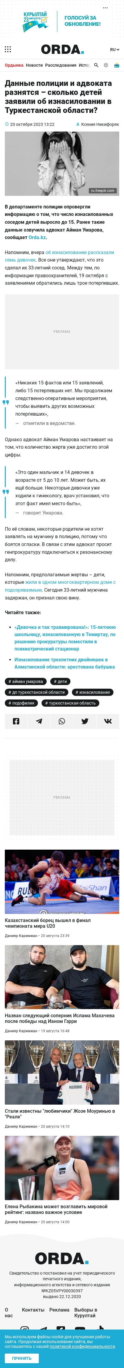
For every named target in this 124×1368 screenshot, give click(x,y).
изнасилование (94, 692)
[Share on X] (85, 721)
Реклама (59, 1310)
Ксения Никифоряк (100, 124)
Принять (22, 1358)
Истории (87, 65)
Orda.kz (37, 237)
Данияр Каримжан (21, 936)
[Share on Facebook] (16, 721)
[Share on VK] (108, 721)
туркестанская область (72, 703)
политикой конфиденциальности (82, 1346)
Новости (34, 65)
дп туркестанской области (38, 692)
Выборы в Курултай (85, 1312)
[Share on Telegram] (39, 721)
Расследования (60, 65)
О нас (9, 1312)
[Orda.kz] (61, 1267)
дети (62, 681)
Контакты (33, 1310)
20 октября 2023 (26, 124)
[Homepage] (62, 49)
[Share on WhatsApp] (62, 721)
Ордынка (14, 65)
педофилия (23, 703)
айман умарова (27, 681)
